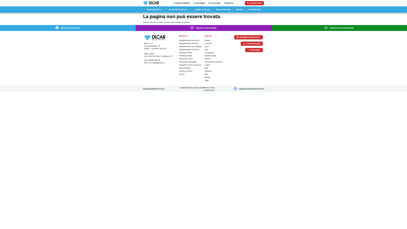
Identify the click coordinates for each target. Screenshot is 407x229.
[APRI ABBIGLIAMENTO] (162, 9)
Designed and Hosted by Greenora (251, 89)
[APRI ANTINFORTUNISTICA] (188, 9)
